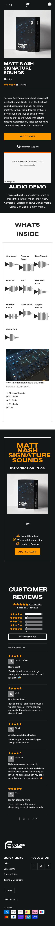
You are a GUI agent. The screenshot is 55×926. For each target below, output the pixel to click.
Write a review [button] (27, 636)
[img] (15, 656)
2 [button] (24, 819)
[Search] (10, 5)
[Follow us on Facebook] (34, 866)
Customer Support (29, 146)
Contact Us (9, 869)
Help (6, 863)
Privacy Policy (11, 874)
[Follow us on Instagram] (40, 866)
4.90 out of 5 (35, 604)
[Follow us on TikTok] (47, 866)
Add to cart (27, 551)
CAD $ (8, 890)
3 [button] (28, 819)
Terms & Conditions (13, 880)
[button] (16, 614)
